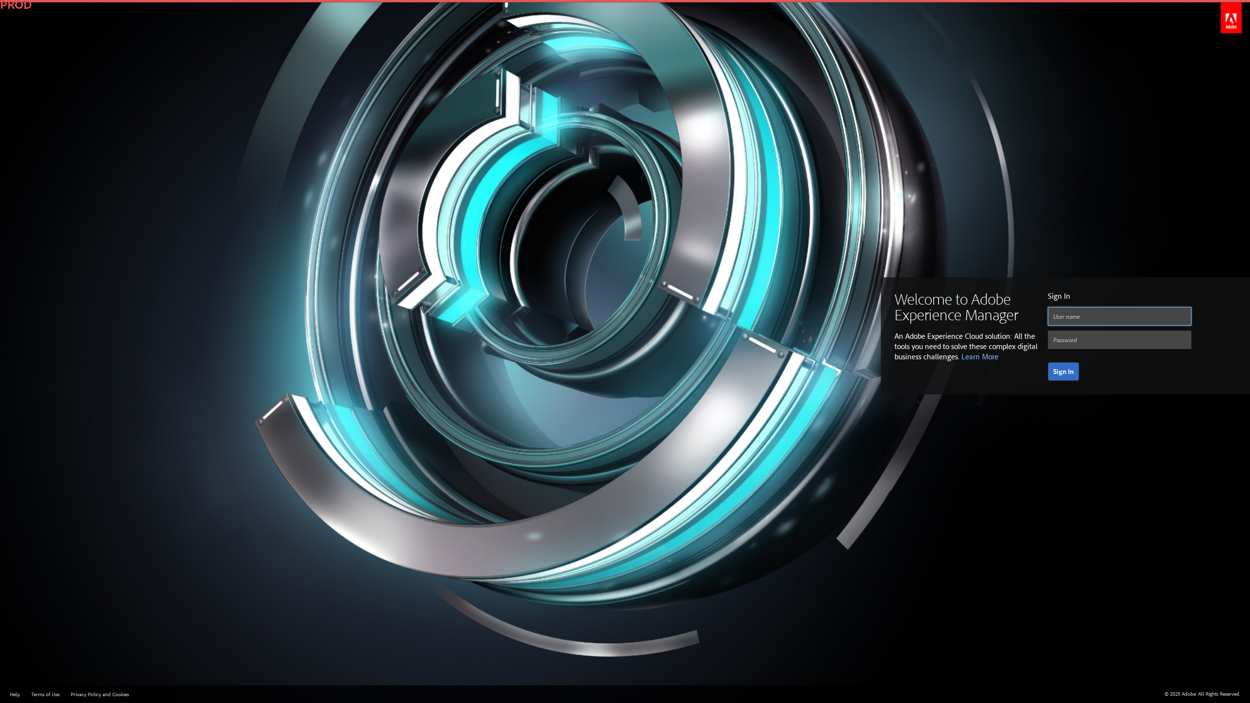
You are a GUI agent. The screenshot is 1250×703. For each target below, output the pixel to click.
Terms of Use (45, 694)
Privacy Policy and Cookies (100, 694)
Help (15, 694)
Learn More (980, 356)
